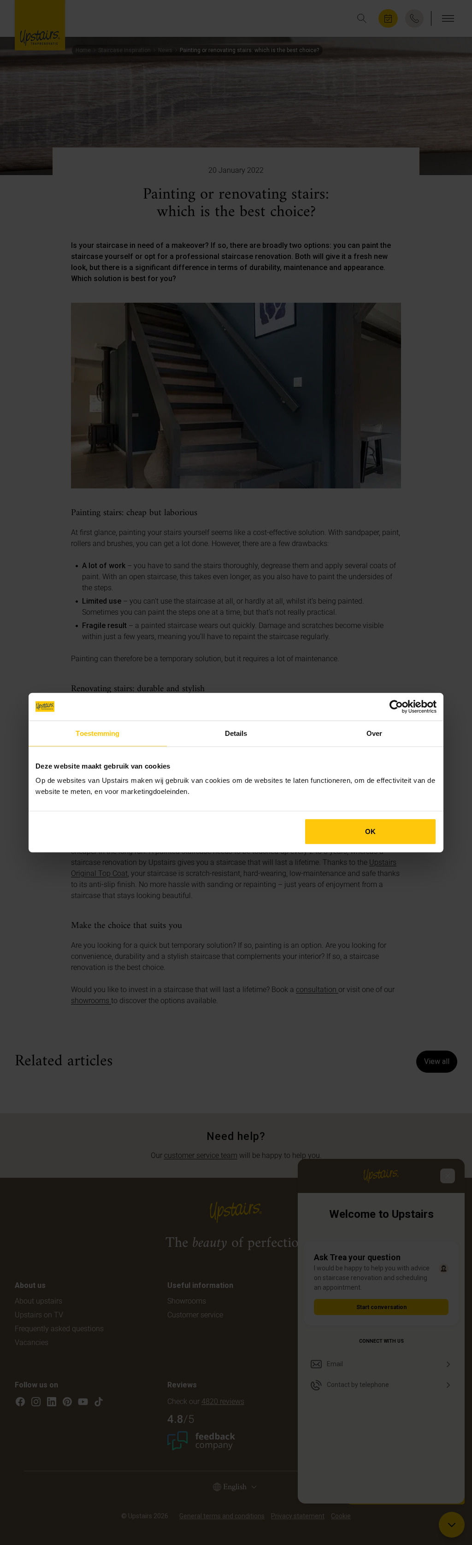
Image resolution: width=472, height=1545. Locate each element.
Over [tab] (374, 733)
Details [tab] (236, 733)
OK (370, 831)
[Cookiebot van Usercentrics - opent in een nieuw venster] (396, 706)
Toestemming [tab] (97, 733)
